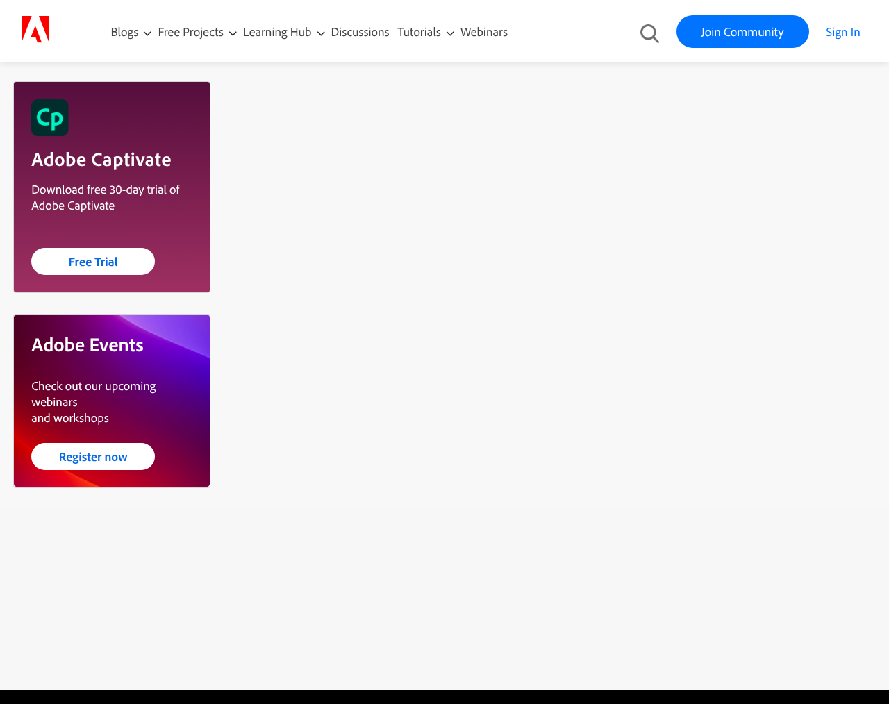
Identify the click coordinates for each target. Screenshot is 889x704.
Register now (93, 456)
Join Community (742, 32)
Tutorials (421, 32)
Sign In (843, 32)
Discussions (360, 32)
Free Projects (192, 32)
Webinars (484, 32)
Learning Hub (279, 32)
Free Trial (93, 261)
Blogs (125, 32)
